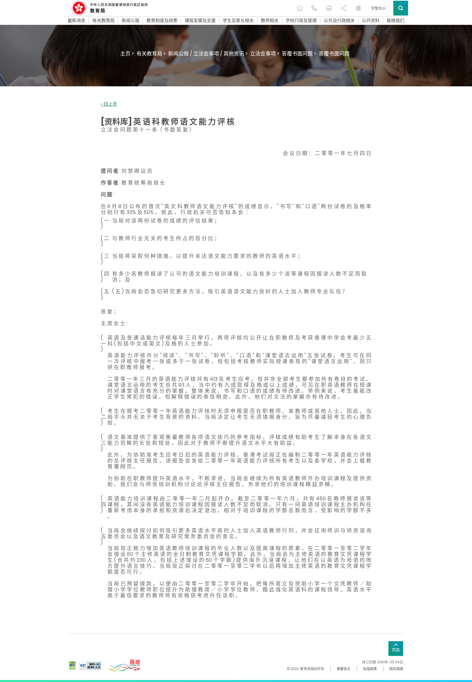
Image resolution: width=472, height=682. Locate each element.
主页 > (127, 53)
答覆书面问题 (334, 53)
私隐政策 (370, 668)
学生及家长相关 (238, 21)
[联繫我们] (314, 8)
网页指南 (396, 668)
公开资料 (371, 21)
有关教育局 (103, 21)
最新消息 (76, 21)
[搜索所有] (400, 8)
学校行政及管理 (301, 21)
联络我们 (395, 21)
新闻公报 (130, 21)
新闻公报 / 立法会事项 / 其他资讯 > (208, 53)
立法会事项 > (264, 53)
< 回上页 (109, 104)
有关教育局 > (151, 53)
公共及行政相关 (339, 21)
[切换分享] (344, 8)
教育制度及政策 (162, 21)
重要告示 (344, 668)
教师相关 (270, 21)
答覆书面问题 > (299, 53)
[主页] (299, 8)
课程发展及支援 (200, 21)
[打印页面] (329, 8)
